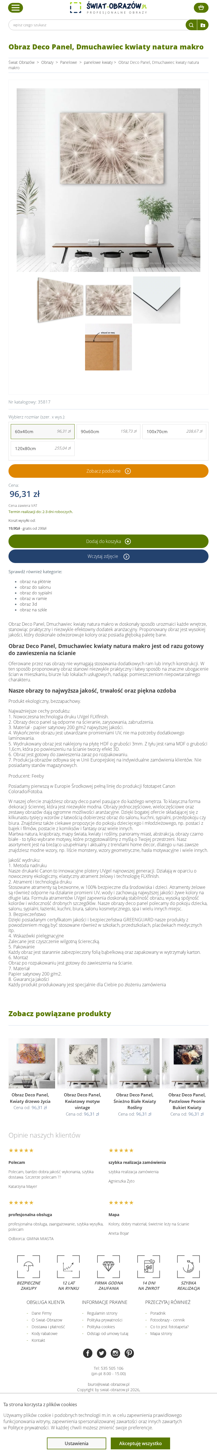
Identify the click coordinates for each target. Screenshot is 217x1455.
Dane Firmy (41, 1313)
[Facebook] (88, 1353)
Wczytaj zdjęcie (103, 556)
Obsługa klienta (46, 1302)
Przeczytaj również (167, 1302)
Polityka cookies (101, 1326)
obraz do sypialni (36, 592)
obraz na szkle (33, 609)
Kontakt (38, 1340)
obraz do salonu (35, 587)
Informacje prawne (104, 1302)
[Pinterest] (129, 1353)
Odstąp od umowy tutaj (107, 1333)
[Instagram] (115, 1353)
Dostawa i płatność (48, 1326)
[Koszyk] (201, 8)
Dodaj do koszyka (104, 541)
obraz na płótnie (35, 581)
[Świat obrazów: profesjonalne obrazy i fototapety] (108, 7)
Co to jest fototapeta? (169, 1326)
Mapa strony (161, 1333)
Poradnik (158, 1313)
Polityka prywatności (104, 1320)
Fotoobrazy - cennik (167, 1320)
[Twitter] (102, 1353)
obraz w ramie (33, 598)
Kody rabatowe (45, 1333)
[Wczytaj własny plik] (203, 24)
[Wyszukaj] (191, 24)
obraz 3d (28, 604)
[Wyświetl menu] (15, 7)
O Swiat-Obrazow (47, 1320)
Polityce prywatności (28, 1428)
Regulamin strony (102, 1313)
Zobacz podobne (103, 471)
